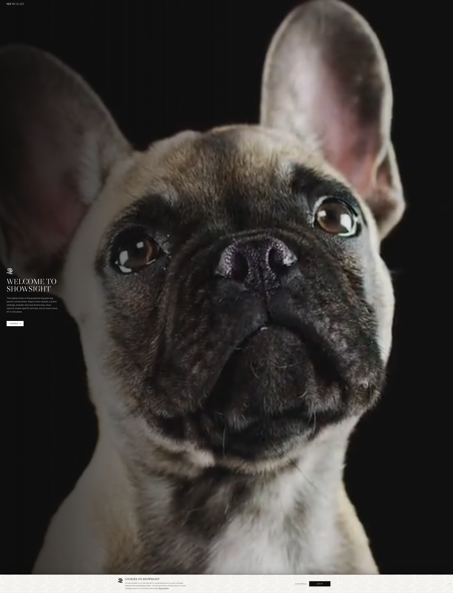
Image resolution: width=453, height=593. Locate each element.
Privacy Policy (163, 588)
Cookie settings (300, 584)
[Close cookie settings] (449, 583)
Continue (13, 324)
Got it (320, 584)
